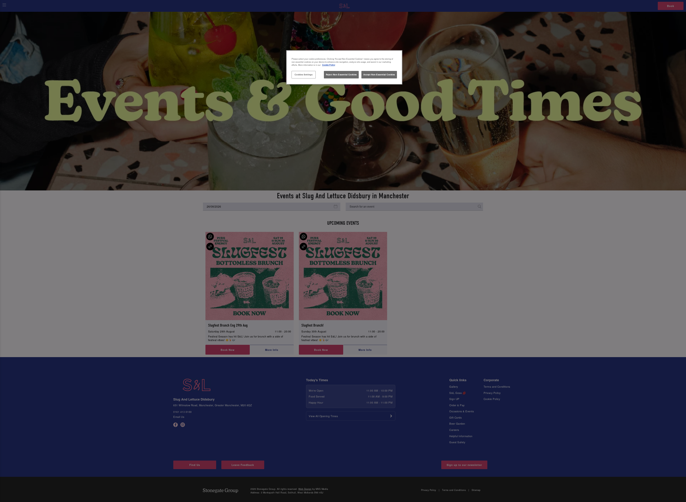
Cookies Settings (303, 74)
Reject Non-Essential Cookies (341, 74)
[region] (344, 67)
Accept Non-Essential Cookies (379, 74)
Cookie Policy (328, 64)
